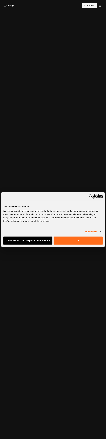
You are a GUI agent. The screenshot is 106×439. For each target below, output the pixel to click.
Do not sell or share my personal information (28, 240)
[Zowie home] (9, 5)
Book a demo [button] (89, 6)
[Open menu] (100, 5)
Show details (91, 231)
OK (78, 240)
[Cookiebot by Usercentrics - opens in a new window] (91, 196)
